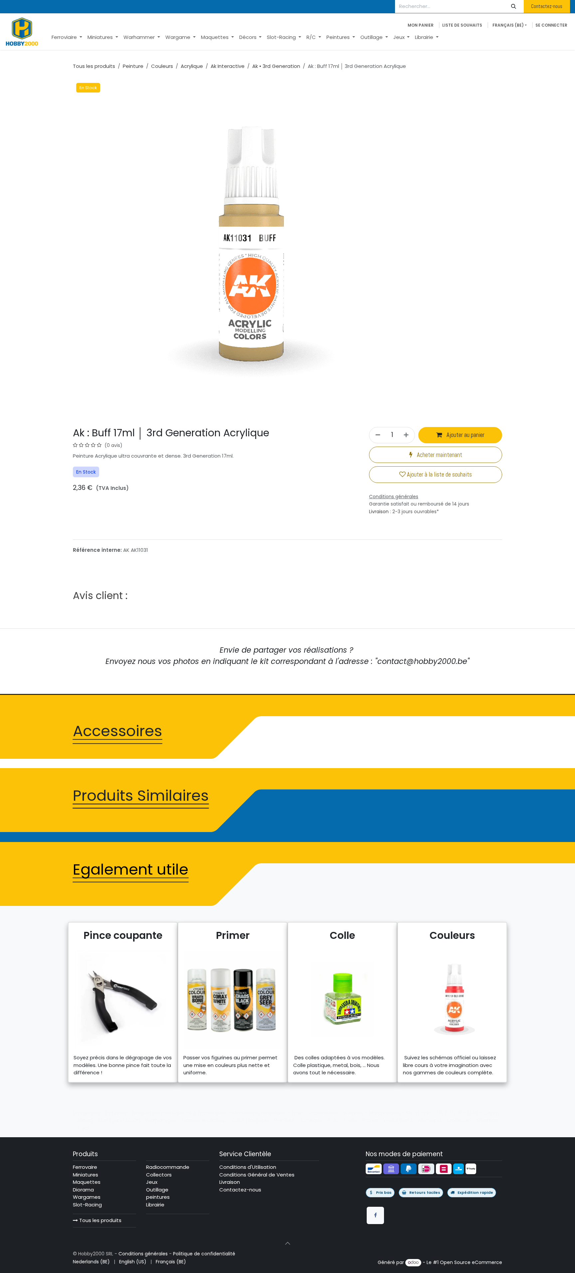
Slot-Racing (87, 1204)
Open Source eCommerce (471, 1262)
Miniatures (85, 1174)
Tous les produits (99, 1220)
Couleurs (162, 66)
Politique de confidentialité (204, 1253)
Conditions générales (143, 1253)
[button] (287, 1243)
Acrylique (192, 66)
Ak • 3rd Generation (276, 66)
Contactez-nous (546, 6)
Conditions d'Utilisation (247, 1167)
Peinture (133, 66)
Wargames (86, 1196)
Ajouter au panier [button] (464, 435)
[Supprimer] (376, 435)
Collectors (159, 1174)
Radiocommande (167, 1167)
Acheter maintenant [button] (439, 455)
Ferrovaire (85, 1167)
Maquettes (86, 1181)
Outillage (157, 1189)
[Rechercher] (514, 6)
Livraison (379, 511)
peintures (158, 1196)
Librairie (155, 1204)
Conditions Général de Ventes (256, 1174)
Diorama (83, 1189)
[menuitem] (67, 37)
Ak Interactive (228, 66)
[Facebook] (375, 1215)
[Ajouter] (407, 435)
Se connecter (551, 25)
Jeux (151, 1181)
